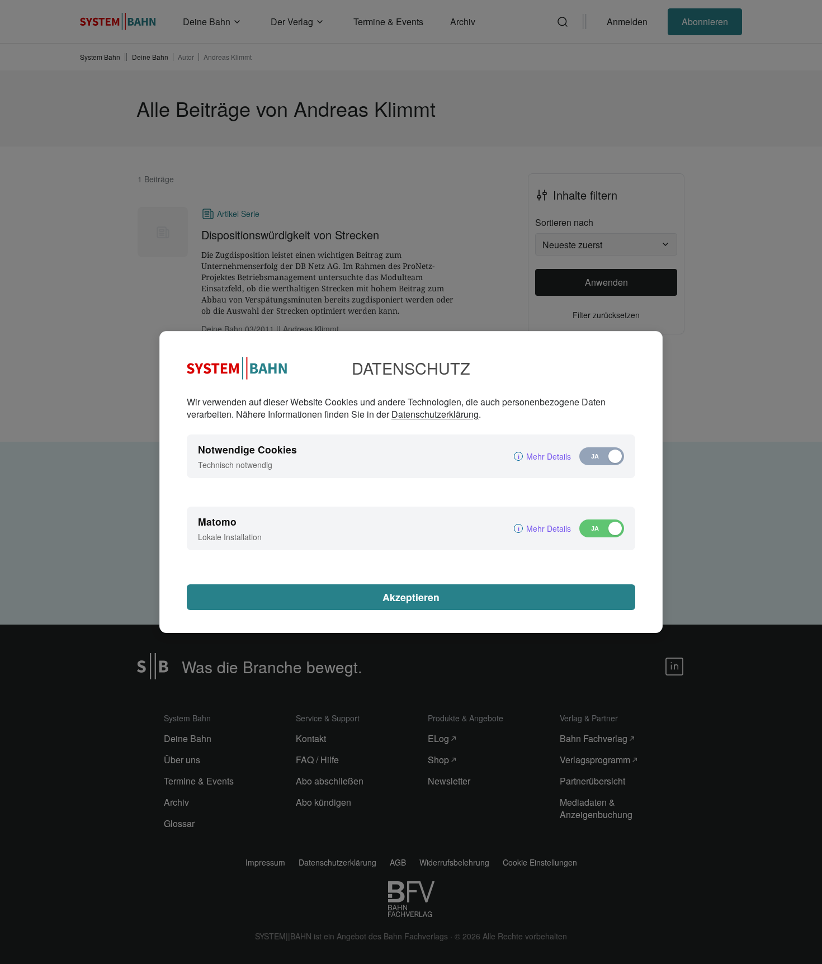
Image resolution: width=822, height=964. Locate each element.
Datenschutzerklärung (435, 414)
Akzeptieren (411, 597)
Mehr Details (548, 456)
